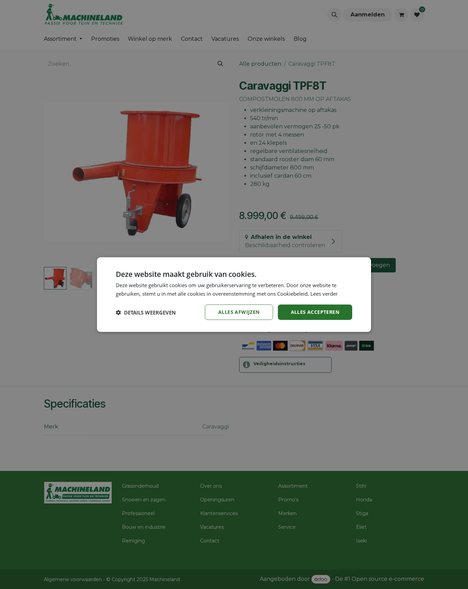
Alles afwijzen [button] (239, 312)
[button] (146, 312)
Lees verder (324, 293)
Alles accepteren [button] (315, 312)
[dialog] (234, 294)
